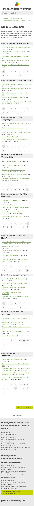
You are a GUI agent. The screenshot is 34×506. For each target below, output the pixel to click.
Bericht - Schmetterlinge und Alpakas (13, 123)
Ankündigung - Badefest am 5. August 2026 (15, 84)
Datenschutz (5, 502)
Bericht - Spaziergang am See (10, 165)
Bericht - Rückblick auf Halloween (12, 331)
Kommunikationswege (18, 500)
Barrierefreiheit (5, 500)
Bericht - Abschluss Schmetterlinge (12, 128)
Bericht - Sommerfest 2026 (10, 137)
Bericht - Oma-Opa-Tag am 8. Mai (12, 359)
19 (8, 345)
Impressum (13, 502)
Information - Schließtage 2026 (11, 200)
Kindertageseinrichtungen (11, 20)
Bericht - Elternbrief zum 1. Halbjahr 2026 (14, 132)
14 (19, 270)
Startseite (5, 18)
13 (27, 227)
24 (27, 345)
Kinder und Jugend (16, 18)
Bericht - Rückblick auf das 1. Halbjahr (13, 51)
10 (11, 76)
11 (19, 227)
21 (15, 345)
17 (20, 113)
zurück (19, 407)
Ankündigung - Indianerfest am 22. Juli (13, 97)
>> (27, 75)
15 (23, 270)
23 (23, 345)
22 (20, 150)
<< (3, 185)
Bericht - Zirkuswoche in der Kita (11, 161)
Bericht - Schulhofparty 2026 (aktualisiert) (14, 279)
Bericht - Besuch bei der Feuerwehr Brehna (14, 47)
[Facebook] (26, 415)
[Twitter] (24, 415)
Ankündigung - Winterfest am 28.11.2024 (14, 318)
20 (11, 345)
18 (20, 76)
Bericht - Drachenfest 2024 (10, 336)
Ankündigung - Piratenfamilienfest (12, 216)
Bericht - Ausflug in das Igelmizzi (11, 251)
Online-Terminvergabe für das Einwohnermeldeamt (11, 492)
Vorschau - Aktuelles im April (10, 246)
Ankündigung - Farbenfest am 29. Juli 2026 (15, 88)
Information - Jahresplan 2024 (11, 255)
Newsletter (20, 502)
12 (23, 227)
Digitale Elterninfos (26, 20)
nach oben (28, 407)
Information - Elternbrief (9, 205)
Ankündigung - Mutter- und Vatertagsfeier (14, 174)
